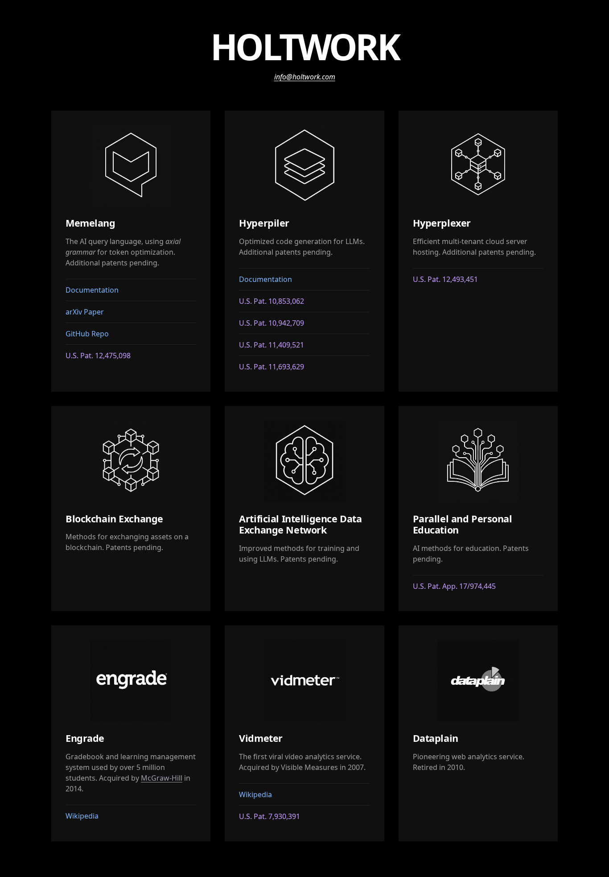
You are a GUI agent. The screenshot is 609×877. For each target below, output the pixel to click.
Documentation (92, 290)
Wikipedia (82, 816)
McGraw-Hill (161, 778)
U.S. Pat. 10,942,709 (271, 323)
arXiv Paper (85, 312)
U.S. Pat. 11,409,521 (271, 345)
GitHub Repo (87, 334)
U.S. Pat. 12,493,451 (445, 279)
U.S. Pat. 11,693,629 (271, 367)
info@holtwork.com (304, 77)
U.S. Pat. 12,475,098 (98, 355)
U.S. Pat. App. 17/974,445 (454, 586)
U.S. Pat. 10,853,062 (271, 301)
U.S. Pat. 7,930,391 (269, 816)
